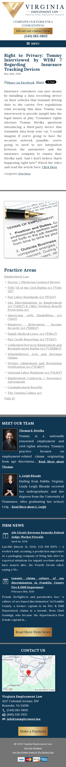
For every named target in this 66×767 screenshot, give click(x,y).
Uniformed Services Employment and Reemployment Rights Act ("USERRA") (35, 346)
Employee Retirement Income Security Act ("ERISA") (35, 326)
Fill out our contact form (33, 31)
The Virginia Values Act (25, 393)
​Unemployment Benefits (25, 387)
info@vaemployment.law (24, 719)
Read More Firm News (33, 632)
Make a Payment (33, 731)
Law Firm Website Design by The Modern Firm (33, 752)
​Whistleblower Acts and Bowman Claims (35, 356)
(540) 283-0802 (36, 36)
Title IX (9, 398)
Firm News (24, 173)
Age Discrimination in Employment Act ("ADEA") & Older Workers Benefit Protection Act (35, 306)
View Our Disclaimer (33, 748)
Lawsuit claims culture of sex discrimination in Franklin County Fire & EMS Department (37, 582)
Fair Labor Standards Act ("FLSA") (32, 297)
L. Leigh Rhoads (30, 475)
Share (40, 82)
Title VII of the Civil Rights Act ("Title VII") (35, 289)
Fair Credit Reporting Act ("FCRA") (32, 339)
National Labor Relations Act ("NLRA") (35, 372)
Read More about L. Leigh (29, 506)
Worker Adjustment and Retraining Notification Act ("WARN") (35, 365)
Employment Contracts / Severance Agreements (35, 380)
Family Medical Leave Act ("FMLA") (32, 334)
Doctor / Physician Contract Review (34, 282)
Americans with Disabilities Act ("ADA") (35, 317)
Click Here (49, 167)
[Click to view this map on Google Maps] (28, 690)
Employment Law (16, 276)
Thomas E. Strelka (31, 430)
